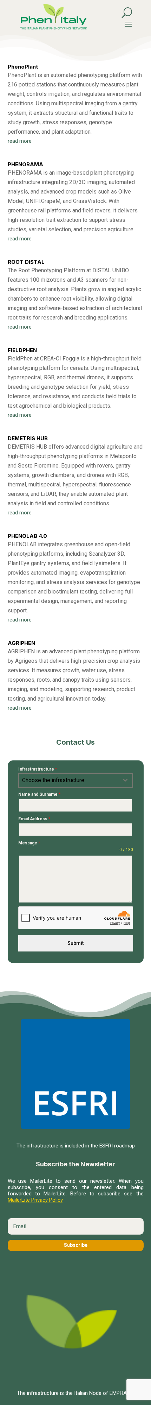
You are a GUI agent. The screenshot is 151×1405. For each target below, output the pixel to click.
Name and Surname (39, 794)
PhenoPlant (23, 66)
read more (20, 141)
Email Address (34, 818)
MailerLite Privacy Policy (35, 1200)
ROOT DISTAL (26, 262)
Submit (75, 943)
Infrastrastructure (37, 769)
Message (29, 843)
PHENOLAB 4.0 (27, 536)
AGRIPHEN (21, 643)
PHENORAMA (25, 164)
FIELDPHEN (22, 350)
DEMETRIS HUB (28, 438)
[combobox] (75, 780)
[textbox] (69, 780)
